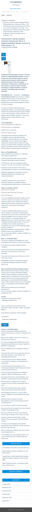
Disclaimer (13, 313)
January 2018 (6, 484)
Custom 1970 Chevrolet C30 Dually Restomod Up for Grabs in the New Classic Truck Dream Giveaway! (15, 251)
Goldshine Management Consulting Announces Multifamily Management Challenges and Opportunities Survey (14, 174)
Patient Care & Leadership (8, 130)
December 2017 (6, 487)
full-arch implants (8, 104)
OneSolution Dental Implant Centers (11, 222)
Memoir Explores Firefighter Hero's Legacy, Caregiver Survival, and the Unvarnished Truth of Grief (15, 383)
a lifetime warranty (15, 282)
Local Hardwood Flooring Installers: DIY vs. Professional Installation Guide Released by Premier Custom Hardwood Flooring (16, 367)
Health (21, 307)
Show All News (5, 313)
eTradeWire (16, 2)
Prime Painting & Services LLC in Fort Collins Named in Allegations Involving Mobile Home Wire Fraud (15, 394)
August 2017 (5, 501)
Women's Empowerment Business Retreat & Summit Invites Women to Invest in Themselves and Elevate (15, 333)
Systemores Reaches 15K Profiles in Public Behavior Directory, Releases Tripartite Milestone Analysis (15, 419)
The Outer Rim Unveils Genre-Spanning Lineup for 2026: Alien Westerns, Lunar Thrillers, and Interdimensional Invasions (15, 355)
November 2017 (6, 490)
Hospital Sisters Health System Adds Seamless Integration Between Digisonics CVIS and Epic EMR (15, 458)
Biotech (3, 309)
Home (3, 15)
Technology (16, 127)
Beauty (10, 307)
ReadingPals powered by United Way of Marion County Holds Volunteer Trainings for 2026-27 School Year (14, 262)
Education (16, 307)
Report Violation (22, 313)
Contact (9, 15)
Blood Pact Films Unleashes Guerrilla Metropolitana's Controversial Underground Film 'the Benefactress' (14, 400)
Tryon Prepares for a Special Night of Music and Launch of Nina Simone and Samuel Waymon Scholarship (14, 436)
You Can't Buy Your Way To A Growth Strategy (14, 405)
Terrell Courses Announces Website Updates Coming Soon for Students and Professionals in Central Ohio (14, 361)
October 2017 (6, 494)
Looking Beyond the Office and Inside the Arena (15, 447)
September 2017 (7, 497)
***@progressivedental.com (9, 300)
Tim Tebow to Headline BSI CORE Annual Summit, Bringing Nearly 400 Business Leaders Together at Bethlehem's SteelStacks (15, 344)
